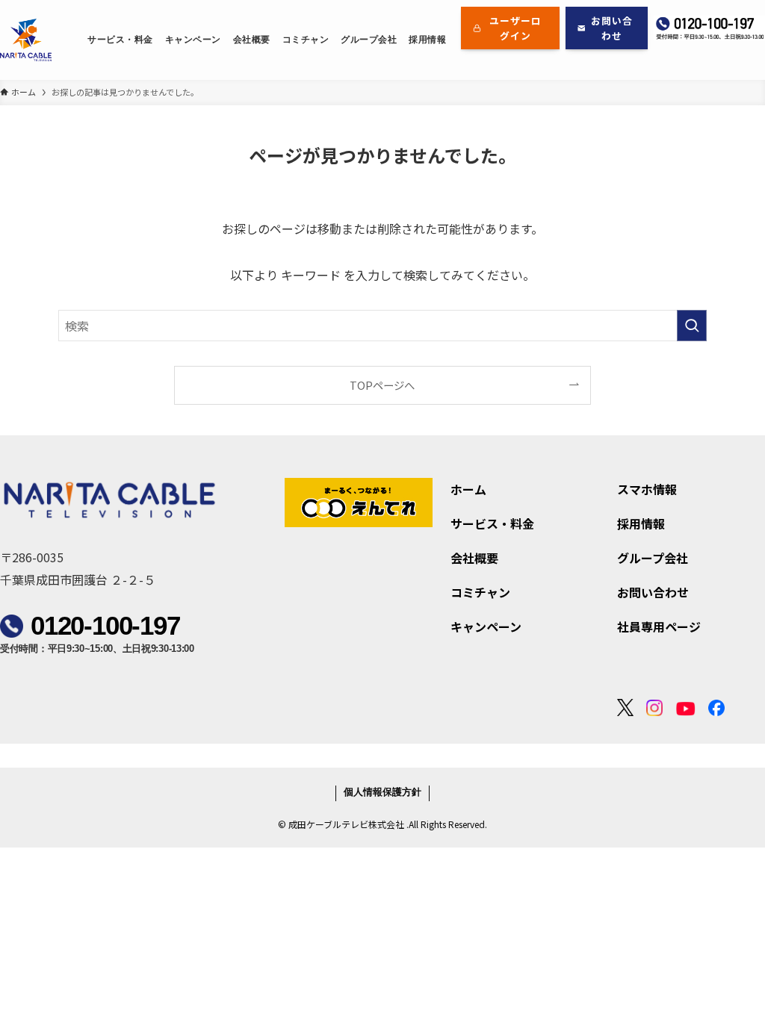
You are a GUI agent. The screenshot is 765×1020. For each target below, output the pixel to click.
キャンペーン (485, 626)
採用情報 (641, 523)
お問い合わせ (653, 592)
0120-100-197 (105, 625)
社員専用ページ (659, 626)
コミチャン (480, 592)
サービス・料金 (492, 523)
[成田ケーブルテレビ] (26, 40)
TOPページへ (382, 385)
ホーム (468, 489)
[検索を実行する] (692, 325)
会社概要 (474, 558)
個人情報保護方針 (382, 793)
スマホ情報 (647, 489)
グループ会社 (652, 558)
